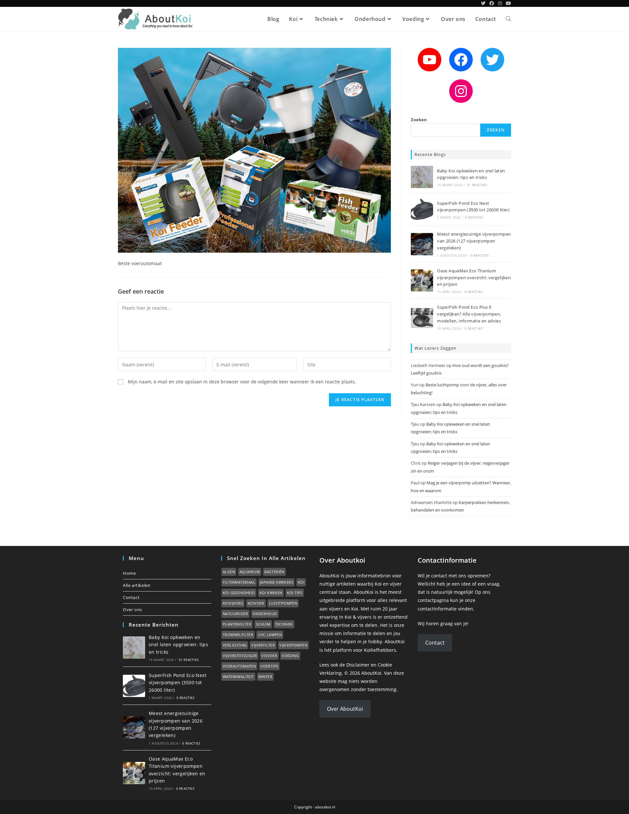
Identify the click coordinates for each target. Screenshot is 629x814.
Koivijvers (233, 603)
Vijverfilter (263, 645)
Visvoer (269, 655)
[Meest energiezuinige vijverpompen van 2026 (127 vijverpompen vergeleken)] (422, 244)
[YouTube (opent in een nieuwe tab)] (507, 3)
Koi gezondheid (239, 592)
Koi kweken (270, 592)
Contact (131, 597)
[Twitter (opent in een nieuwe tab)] (483, 3)
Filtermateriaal (239, 582)
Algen (229, 571)
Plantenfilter (237, 624)
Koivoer (256, 603)
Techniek (284, 624)
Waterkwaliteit (238, 676)
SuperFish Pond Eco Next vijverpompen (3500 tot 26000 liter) (177, 682)
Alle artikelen (136, 585)
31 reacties (477, 185)
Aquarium (249, 571)
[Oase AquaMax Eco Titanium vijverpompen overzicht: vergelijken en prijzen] (422, 280)
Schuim (263, 624)
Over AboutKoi (345, 708)
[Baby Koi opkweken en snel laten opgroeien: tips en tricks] (422, 177)
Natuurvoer (235, 613)
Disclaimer (358, 665)
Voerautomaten (239, 666)
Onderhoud (265, 613)
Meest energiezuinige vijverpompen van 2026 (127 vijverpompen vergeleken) (474, 241)
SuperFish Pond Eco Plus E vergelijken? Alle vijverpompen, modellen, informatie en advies (469, 314)
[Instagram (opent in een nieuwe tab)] (500, 3)
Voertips (269, 666)
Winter (265, 676)
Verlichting (235, 645)
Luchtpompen (283, 603)
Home (129, 573)
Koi (301, 582)
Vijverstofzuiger (240, 655)
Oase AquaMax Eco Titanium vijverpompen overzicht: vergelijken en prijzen (474, 277)
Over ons (132, 609)
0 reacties (474, 217)
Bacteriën (274, 571)
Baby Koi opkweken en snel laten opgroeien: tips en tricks (178, 644)
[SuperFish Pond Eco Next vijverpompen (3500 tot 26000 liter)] (422, 209)
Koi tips (294, 592)
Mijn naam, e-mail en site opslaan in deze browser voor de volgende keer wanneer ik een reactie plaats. (242, 381)
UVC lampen (270, 634)
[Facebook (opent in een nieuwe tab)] (491, 3)
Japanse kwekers (276, 582)
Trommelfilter (238, 634)
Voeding (290, 655)
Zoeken (419, 120)
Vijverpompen (293, 645)
